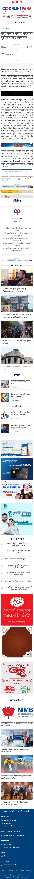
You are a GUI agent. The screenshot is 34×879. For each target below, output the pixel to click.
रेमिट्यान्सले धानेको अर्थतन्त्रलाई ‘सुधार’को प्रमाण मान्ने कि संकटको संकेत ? (16, 777)
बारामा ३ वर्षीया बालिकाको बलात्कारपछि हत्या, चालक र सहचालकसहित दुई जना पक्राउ (16, 316)
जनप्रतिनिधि (17, 406)
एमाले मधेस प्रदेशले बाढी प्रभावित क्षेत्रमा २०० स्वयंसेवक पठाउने (19, 574)
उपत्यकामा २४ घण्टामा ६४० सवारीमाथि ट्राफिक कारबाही (16, 342)
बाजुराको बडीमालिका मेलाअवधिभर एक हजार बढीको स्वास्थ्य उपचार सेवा (18, 544)
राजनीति (11, 811)
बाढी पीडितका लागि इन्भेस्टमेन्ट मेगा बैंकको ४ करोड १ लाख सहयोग (17, 724)
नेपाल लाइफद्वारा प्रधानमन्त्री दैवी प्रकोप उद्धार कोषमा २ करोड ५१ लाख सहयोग (15, 803)
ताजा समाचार (17, 538)
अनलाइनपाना (9, 54)
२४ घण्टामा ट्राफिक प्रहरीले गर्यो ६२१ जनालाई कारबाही (19, 552)
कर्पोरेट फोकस (17, 700)
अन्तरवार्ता (19, 811)
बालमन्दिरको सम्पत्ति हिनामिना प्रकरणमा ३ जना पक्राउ (16, 368)
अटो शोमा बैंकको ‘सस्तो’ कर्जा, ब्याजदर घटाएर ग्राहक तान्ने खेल (15, 750)
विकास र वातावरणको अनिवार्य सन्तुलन (15, 559)
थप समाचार (17, 265)
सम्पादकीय (27, 811)
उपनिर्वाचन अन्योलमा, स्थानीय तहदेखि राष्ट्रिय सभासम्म (20, 413)
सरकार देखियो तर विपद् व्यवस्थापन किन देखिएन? (18, 581)
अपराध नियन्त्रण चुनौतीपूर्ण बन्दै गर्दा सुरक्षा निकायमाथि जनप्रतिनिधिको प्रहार (15, 290)
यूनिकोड (28, 871)
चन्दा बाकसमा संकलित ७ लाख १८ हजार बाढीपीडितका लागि (19, 566)
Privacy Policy (20, 871)
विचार (17, 375)
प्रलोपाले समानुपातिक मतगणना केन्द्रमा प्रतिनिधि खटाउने (20, 426)
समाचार (4, 811)
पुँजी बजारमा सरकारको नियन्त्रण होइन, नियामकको (21, 395)
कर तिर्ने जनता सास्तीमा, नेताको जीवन (20, 382)
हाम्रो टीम (4, 871)
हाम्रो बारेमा (11, 871)
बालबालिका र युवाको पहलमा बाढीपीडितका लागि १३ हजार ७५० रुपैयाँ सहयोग (19, 588)
